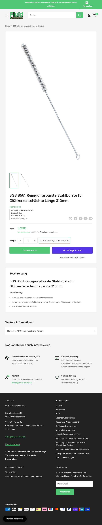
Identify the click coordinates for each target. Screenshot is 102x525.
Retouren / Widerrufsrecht (67, 422)
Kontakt (59, 405)
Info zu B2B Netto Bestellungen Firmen (73, 449)
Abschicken (65, 492)
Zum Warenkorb (29, 250)
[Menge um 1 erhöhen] (34, 240)
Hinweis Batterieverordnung (68, 434)
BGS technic (15, 207)
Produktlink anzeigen (19, 219)
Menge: (12, 240)
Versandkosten (24, 232)
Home (7, 26)
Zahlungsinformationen (66, 426)
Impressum (60, 409)
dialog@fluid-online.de (22, 383)
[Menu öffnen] (6, 15)
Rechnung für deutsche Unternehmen (72, 438)
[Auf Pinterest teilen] (80, 218)
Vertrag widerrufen (14, 519)
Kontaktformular (12, 444)
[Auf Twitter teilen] (86, 218)
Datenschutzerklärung (65, 418)
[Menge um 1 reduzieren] (20, 240)
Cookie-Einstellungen (65, 457)
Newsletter (88, 6)
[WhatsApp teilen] (70, 218)
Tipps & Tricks (11, 472)
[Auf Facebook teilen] (75, 218)
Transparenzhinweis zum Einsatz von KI (73, 453)
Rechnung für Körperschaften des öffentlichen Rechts (71, 443)
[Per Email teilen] (91, 218)
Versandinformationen (65, 430)
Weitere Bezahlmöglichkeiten (72, 257)
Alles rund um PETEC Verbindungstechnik (23, 476)
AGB (58, 414)
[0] (94, 15)
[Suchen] (79, 15)
